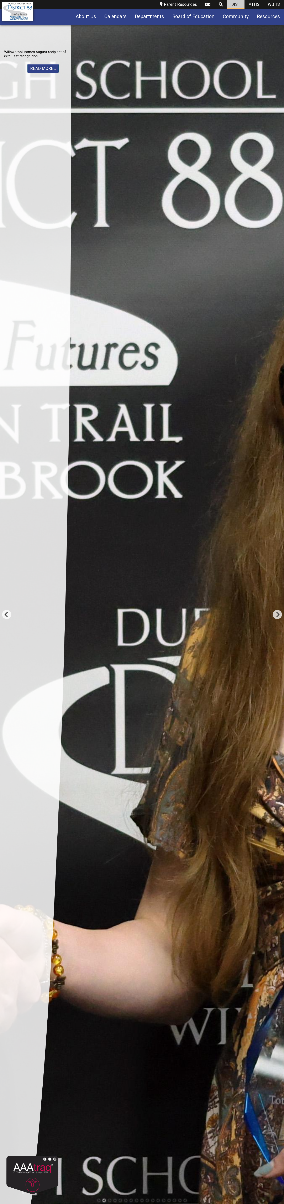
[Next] (277, 614)
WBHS (274, 4)
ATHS (254, 4)
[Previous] (6, 614)
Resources (268, 16)
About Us (86, 16)
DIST (235, 4)
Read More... (43, 76)
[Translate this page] (208, 4)
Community (236, 16)
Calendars (115, 16)
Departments (149, 16)
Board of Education (193, 16)
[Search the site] (221, 4)
